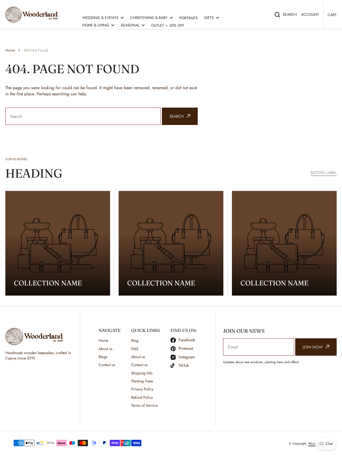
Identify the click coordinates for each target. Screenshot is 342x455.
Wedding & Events (100, 17)
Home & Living (95, 25)
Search (290, 14)
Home (10, 50)
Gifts (209, 17)
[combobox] (83, 116)
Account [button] (310, 14)
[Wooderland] (32, 14)
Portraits (188, 18)
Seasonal (130, 25)
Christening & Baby (149, 17)
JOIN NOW (313, 347)
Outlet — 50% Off (167, 25)
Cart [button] (332, 14)
